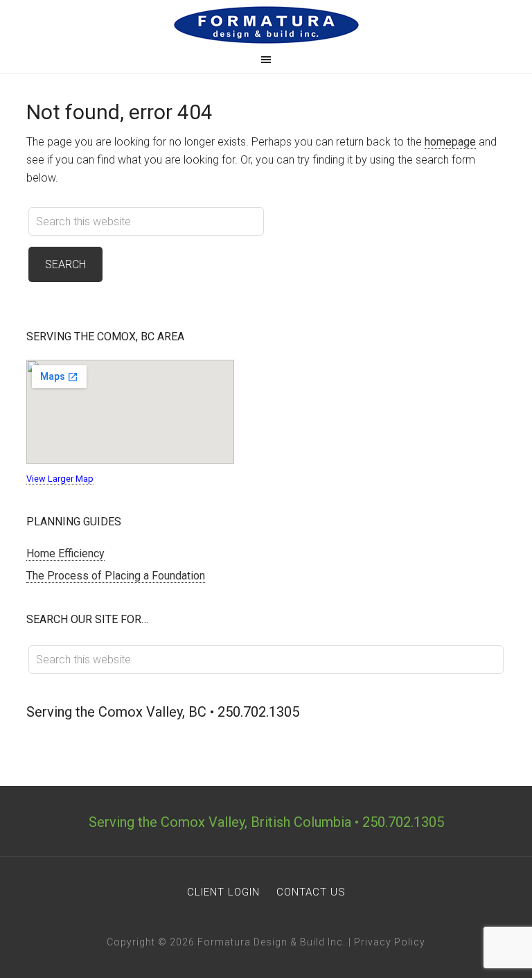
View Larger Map (60, 478)
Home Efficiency (65, 553)
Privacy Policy (389, 942)
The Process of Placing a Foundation (115, 575)
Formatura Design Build (266, 25)
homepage (450, 141)
